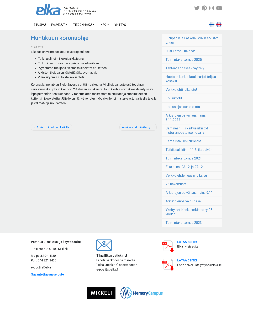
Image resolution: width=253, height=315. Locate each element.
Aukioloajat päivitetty (136, 127)
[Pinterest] (204, 8)
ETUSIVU (40, 24)
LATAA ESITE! (187, 242)
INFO (103, 24)
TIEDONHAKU (82, 24)
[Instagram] (211, 8)
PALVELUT (58, 24)
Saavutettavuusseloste (47, 274)
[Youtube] (219, 8)
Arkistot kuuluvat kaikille (53, 127)
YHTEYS (120, 24)
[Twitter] (196, 8)
